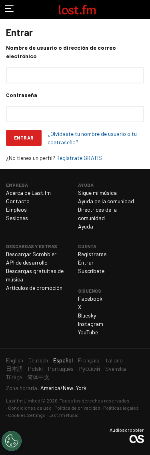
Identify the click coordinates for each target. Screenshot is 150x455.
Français (88, 360)
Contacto (18, 201)
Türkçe (14, 377)
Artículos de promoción (34, 287)
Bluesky (87, 315)
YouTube (88, 332)
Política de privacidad (77, 408)
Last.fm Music (63, 415)
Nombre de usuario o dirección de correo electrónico (61, 51)
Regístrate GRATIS (79, 157)
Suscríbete (91, 270)
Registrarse (92, 254)
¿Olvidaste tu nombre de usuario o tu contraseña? (92, 138)
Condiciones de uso (30, 408)
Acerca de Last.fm (28, 192)
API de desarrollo (27, 262)
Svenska (115, 368)
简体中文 (38, 377)
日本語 (14, 368)
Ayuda (85, 226)
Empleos (16, 209)
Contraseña (21, 94)
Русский (89, 368)
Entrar (24, 137)
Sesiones (17, 217)
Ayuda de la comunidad (106, 201)
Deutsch (38, 360)
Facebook (90, 298)
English (14, 360)
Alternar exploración (9, 9)
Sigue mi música (97, 192)
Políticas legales (121, 408)
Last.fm (77, 9)
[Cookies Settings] (12, 441)
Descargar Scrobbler (31, 254)
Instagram (90, 323)
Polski (35, 368)
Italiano (113, 360)
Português (61, 368)
